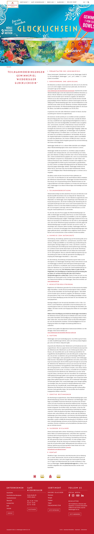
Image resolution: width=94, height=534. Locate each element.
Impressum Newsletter (69, 529)
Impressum (77, 529)
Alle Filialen (32, 509)
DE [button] (84, 2)
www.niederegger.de (53, 281)
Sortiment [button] (24, 2)
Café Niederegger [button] (37, 2)
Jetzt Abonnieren (75, 514)
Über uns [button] (50, 2)
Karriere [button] (60, 2)
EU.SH (61, 529)
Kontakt (10, 513)
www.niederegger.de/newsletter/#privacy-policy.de (62, 332)
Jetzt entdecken (54, 510)
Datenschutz (84, 529)
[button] (88, 2)
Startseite (9, 67)
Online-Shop (72, 2)
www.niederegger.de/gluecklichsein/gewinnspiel (61, 90)
